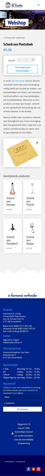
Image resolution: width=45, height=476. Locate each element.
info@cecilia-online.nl (12, 342)
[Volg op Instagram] (38, 469)
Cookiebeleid (20, 462)
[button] (37, 142)
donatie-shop (18, 80)
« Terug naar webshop (14, 37)
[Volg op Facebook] (28, 469)
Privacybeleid (9, 462)
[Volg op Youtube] (34, 469)
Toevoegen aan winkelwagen (22, 69)
